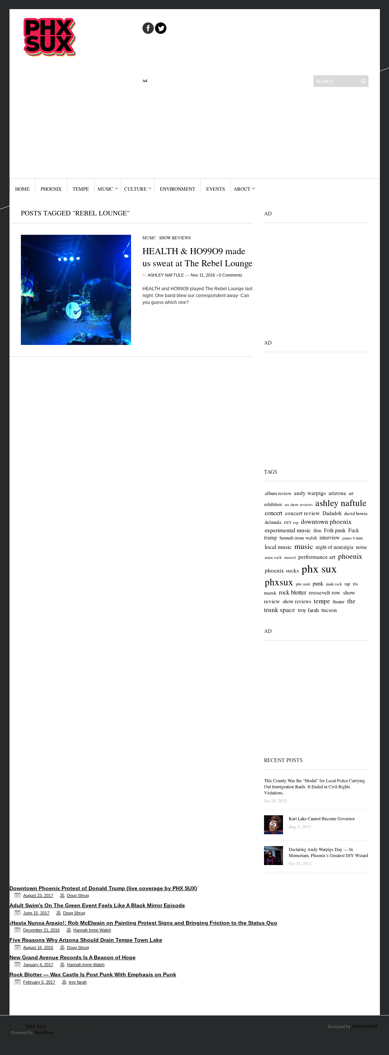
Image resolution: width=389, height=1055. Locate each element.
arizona (337, 493)
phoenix (350, 556)
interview (329, 537)
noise (361, 546)
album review (278, 493)
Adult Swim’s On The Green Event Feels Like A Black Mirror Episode (97, 905)
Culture (135, 188)
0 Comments (230, 275)
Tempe (81, 188)
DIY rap (291, 522)
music (303, 546)
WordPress (44, 1032)
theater (339, 601)
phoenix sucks (282, 570)
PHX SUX (36, 1026)
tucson (329, 610)
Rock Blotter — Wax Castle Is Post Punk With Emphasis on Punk (92, 974)
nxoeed (290, 557)
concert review (302, 513)
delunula (273, 522)
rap (347, 583)
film (317, 530)
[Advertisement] (197, 130)
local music (278, 546)
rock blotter (292, 592)
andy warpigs (310, 493)
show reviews (297, 601)
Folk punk (335, 530)
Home (22, 188)
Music (105, 188)
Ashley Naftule (166, 275)
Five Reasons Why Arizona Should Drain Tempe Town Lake (85, 940)
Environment (177, 188)
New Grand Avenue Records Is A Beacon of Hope (72, 957)
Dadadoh (332, 513)
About (242, 188)
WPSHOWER (365, 1026)
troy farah (308, 610)
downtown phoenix (326, 521)
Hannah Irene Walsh (92, 930)
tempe (322, 600)
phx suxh (303, 584)
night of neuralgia (334, 546)
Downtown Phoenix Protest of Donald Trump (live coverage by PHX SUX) (103, 888)
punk (318, 583)
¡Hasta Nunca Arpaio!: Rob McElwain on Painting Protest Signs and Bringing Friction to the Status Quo (143, 923)
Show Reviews (175, 237)
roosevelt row (324, 592)
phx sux (319, 568)
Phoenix (51, 188)
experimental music (288, 530)
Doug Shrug (78, 895)
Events (215, 188)
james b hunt (352, 538)
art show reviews (299, 504)
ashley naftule (341, 503)
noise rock (273, 557)
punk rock (334, 584)
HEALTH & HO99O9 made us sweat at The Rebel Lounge (197, 257)
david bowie (356, 513)
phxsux (279, 582)
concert (273, 513)
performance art (316, 556)
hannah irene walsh (298, 537)
